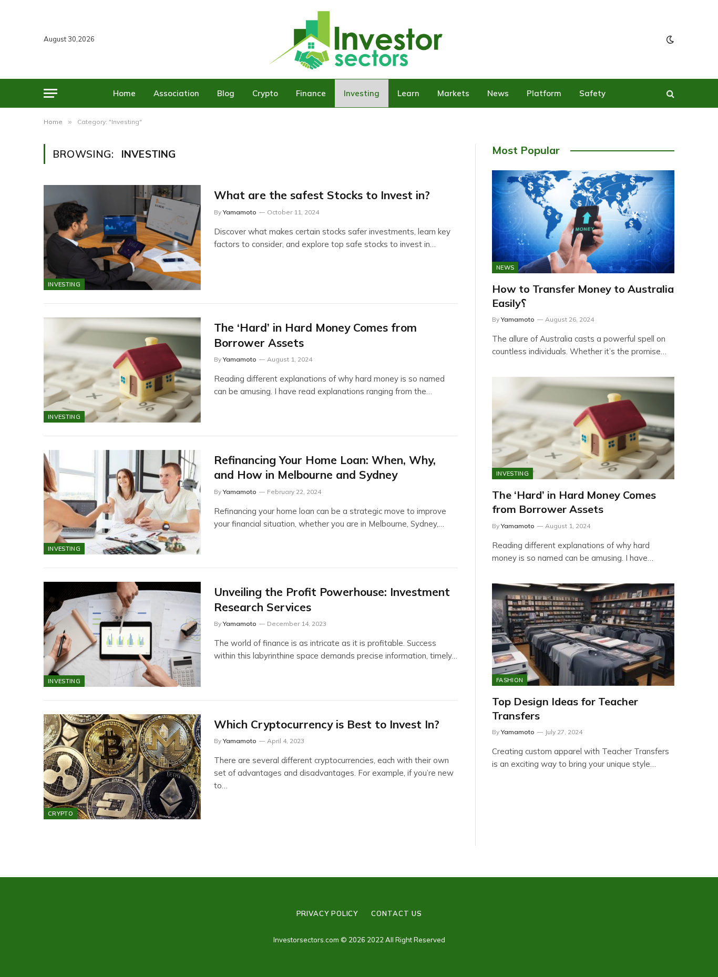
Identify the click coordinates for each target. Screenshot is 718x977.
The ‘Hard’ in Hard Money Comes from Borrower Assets (315, 335)
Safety (592, 93)
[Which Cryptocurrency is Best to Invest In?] (122, 766)
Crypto (265, 93)
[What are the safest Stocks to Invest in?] (122, 237)
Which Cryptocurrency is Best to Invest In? (326, 724)
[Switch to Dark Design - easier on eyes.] (669, 39)
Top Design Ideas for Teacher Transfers (565, 708)
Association (176, 93)
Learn (408, 93)
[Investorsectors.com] (359, 39)
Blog (225, 93)
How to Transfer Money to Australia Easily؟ (583, 296)
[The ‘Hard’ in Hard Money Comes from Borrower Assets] (122, 370)
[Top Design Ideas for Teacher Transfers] (583, 634)
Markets (453, 93)
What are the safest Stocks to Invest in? (322, 195)
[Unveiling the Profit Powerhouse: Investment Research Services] (122, 634)
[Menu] (50, 93)
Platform (544, 93)
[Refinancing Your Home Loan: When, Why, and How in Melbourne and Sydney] (122, 502)
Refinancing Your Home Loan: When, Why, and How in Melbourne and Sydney (325, 467)
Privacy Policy (327, 913)
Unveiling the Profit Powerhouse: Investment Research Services (332, 599)
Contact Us (396, 913)
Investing (361, 93)
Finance (311, 93)
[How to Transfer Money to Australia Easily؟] (583, 221)
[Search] (669, 93)
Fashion (509, 680)
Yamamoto (240, 212)
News (498, 93)
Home (124, 93)
